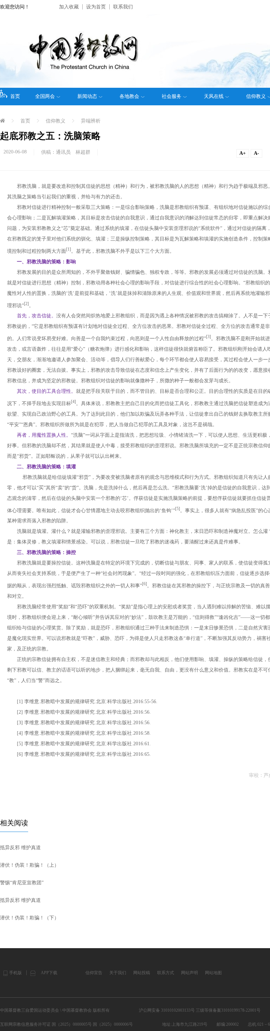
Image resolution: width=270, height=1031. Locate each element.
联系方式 (165, 972)
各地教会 (129, 96)
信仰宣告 (93, 972)
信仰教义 (55, 121)
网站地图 (213, 972)
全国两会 (45, 96)
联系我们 (123, 6)
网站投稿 (141, 972)
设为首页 (96, 6)
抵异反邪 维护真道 (20, 847)
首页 (15, 96)
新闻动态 (87, 96)
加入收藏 (69, 6)
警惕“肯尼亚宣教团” (22, 882)
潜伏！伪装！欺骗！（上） (29, 865)
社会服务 (171, 96)
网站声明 (189, 972)
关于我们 (117, 972)
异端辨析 (91, 121)
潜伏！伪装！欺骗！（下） (29, 917)
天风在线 (214, 96)
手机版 (15, 972)
